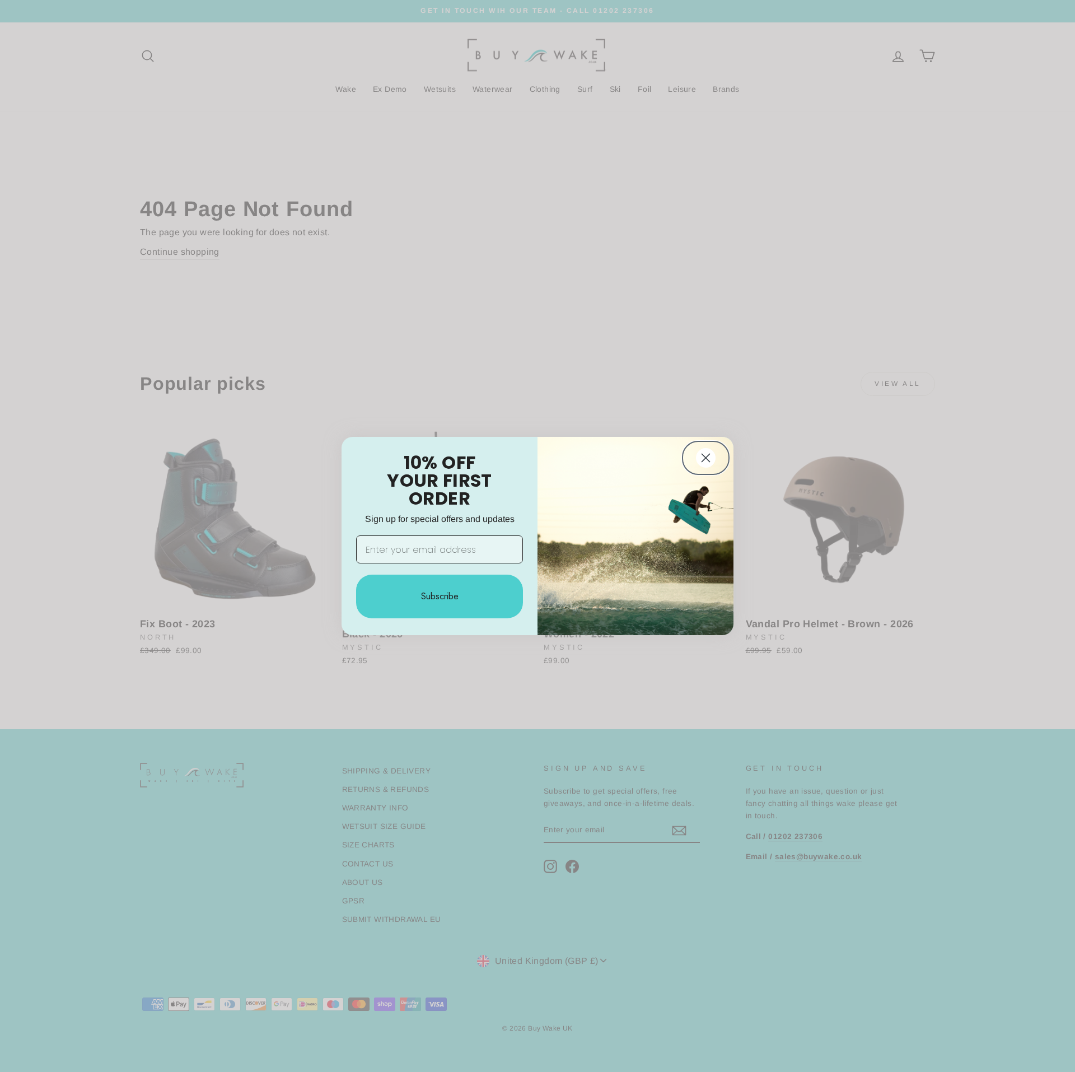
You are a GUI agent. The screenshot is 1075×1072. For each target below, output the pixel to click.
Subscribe (440, 596)
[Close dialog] (706, 457)
